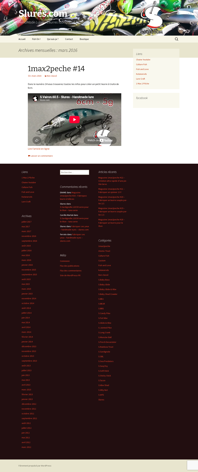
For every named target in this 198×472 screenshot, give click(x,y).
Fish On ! (36, 39)
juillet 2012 (26, 428)
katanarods (103, 270)
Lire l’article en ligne (39, 148)
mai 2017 (26, 226)
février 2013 (27, 394)
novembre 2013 (29, 351)
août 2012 (26, 423)
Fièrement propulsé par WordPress (35, 465)
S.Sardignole (104, 351)
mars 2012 (26, 447)
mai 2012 (26, 437)
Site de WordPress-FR (70, 275)
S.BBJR (101, 303)
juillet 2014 (26, 312)
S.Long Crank (104, 332)
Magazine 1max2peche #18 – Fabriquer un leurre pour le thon (111, 222)
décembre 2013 (29, 346)
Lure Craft (140, 78)
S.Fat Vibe (103, 318)
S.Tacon (101, 380)
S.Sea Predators (106, 361)
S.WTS (101, 394)
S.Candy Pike (104, 313)
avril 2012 (26, 442)
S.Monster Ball (105, 337)
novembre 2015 (29, 269)
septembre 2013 (29, 360)
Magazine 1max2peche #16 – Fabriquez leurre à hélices (73, 195)
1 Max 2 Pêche (142, 83)
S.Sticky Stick (104, 375)
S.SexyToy (103, 366)
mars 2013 (26, 389)
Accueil (22, 39)
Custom (101, 260)
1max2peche (104, 246)
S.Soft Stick (103, 370)
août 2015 (26, 279)
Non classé (52, 75)
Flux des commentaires (71, 270)
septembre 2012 (29, 418)
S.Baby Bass (104, 279)
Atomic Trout (104, 251)
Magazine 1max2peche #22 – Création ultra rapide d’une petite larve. (112, 180)
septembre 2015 (29, 274)
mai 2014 (26, 322)
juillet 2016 (26, 250)
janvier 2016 (27, 264)
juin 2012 (26, 432)
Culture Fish (141, 64)
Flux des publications (69, 265)
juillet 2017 (26, 221)
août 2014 (26, 308)
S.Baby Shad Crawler (107, 294)
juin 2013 (26, 375)
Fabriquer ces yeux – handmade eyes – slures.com (72, 237)
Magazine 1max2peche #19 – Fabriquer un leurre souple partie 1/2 (112, 211)
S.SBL (100, 356)
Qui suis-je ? (52, 39)
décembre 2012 (29, 404)
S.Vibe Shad (103, 385)
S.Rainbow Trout (105, 346)
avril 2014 (26, 327)
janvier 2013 (27, 399)
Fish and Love (142, 69)
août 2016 (26, 245)
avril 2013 (26, 384)
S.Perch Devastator (107, 342)
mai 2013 (26, 380)
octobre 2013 (28, 356)
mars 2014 (26, 332)
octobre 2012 (28, 413)
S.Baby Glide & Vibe (107, 289)
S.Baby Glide (104, 284)
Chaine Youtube (143, 59)
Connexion (65, 261)
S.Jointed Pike (105, 327)
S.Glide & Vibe (104, 322)
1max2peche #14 (56, 68)
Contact (69, 39)
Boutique (84, 39)
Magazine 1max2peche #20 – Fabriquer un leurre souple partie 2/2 (112, 200)
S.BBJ (101, 298)
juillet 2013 (26, 370)
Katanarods (141, 74)
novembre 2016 (29, 236)
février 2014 (27, 336)
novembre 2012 (29, 408)
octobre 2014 (28, 303)
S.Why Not (103, 390)
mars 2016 (26, 260)
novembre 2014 (29, 298)
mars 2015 (26, 288)
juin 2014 (26, 317)
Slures (101, 399)
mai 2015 (26, 284)
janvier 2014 (27, 341)
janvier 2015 (27, 293)
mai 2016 (26, 255)
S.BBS (101, 308)
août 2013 (26, 365)
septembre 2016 (29, 240)
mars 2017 (26, 231)
